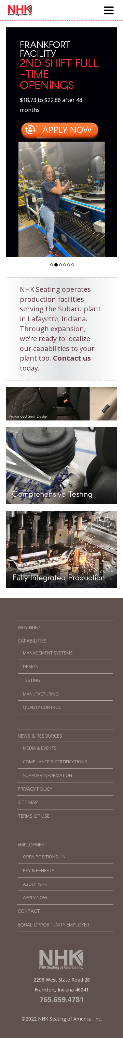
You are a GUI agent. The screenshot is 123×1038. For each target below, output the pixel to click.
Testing (31, 680)
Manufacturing (41, 694)
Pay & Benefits (39, 870)
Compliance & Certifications (55, 761)
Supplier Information (47, 775)
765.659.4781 (61, 999)
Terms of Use (34, 816)
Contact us (72, 358)
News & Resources (40, 736)
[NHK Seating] (20, 14)
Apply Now (35, 897)
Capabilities (32, 641)
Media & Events (40, 748)
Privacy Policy (35, 789)
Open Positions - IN (44, 857)
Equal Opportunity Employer (53, 925)
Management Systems (48, 653)
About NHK (35, 884)
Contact (29, 911)
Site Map (28, 802)
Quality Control (42, 707)
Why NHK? (29, 627)
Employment (32, 845)
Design (31, 666)
